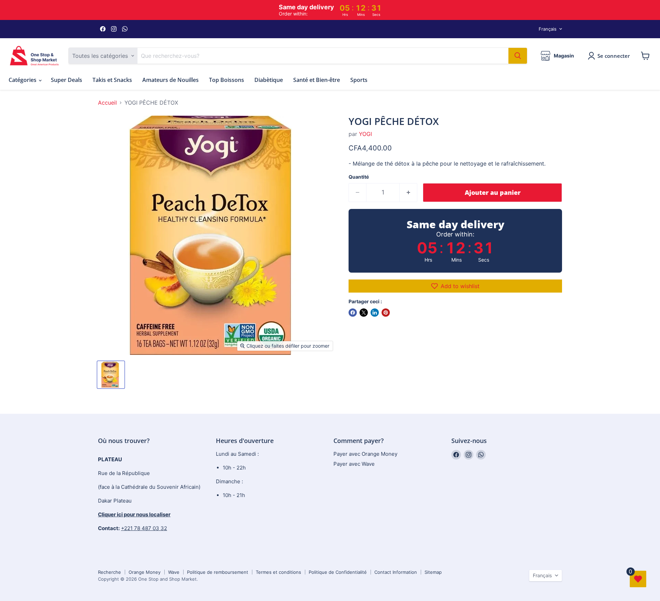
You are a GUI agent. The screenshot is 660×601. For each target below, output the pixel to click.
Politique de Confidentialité (338, 572)
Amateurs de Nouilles (170, 80)
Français (548, 29)
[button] (455, 286)
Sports (358, 80)
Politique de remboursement (217, 572)
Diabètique (268, 80)
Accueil (107, 102)
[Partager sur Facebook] (353, 312)
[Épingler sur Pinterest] (386, 312)
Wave (173, 572)
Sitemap (433, 572)
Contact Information (395, 572)
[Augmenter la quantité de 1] (408, 192)
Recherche (109, 572)
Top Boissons (226, 80)
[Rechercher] (517, 56)
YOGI (365, 133)
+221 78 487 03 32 (144, 528)
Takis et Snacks (112, 80)
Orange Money (145, 572)
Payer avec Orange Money (365, 454)
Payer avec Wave (354, 464)
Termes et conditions (278, 572)
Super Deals (66, 80)
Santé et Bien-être (316, 80)
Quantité (359, 177)
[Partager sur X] (364, 312)
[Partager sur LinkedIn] (375, 312)
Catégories (23, 80)
